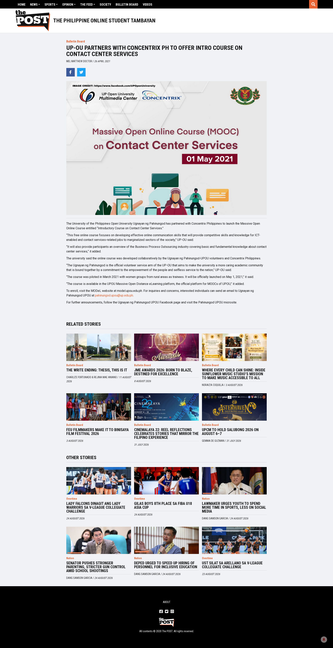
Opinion (67, 4)
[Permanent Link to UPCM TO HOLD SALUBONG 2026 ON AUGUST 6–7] (234, 407)
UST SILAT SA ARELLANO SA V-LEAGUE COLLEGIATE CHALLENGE (232, 565)
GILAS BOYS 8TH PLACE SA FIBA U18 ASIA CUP (163, 505)
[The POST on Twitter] (166, 612)
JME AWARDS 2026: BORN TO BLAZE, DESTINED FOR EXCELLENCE (163, 372)
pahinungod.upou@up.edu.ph (114, 295)
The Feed (86, 4)
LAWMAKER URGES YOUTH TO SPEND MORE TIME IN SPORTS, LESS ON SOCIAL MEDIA (234, 507)
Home (21, 4)
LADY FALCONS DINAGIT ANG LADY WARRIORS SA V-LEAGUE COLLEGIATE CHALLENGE (95, 507)
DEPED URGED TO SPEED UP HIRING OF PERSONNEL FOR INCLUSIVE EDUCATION (165, 565)
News (34, 4)
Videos (147, 4)
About (166, 602)
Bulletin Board (127, 4)
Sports (50, 4)
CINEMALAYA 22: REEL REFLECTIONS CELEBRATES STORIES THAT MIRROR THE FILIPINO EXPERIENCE (166, 433)
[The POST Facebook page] (161, 612)
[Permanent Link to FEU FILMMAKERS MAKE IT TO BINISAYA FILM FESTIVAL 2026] (98, 407)
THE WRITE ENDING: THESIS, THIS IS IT (96, 370)
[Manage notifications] (324, 639)
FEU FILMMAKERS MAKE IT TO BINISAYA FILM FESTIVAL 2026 (97, 432)
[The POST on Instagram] (172, 612)
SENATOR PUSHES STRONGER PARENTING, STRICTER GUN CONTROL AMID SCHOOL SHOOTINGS (96, 567)
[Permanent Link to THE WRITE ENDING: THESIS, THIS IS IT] (98, 347)
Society (105, 4)
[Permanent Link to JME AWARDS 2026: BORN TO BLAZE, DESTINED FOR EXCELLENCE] (166, 347)
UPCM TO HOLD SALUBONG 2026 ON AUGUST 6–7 (230, 432)
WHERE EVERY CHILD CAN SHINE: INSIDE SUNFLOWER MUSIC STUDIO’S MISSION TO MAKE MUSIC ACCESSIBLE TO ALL (233, 374)
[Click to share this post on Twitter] (81, 72)
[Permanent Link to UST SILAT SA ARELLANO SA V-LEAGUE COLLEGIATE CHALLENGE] (234, 540)
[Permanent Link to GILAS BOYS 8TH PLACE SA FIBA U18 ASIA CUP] (166, 480)
